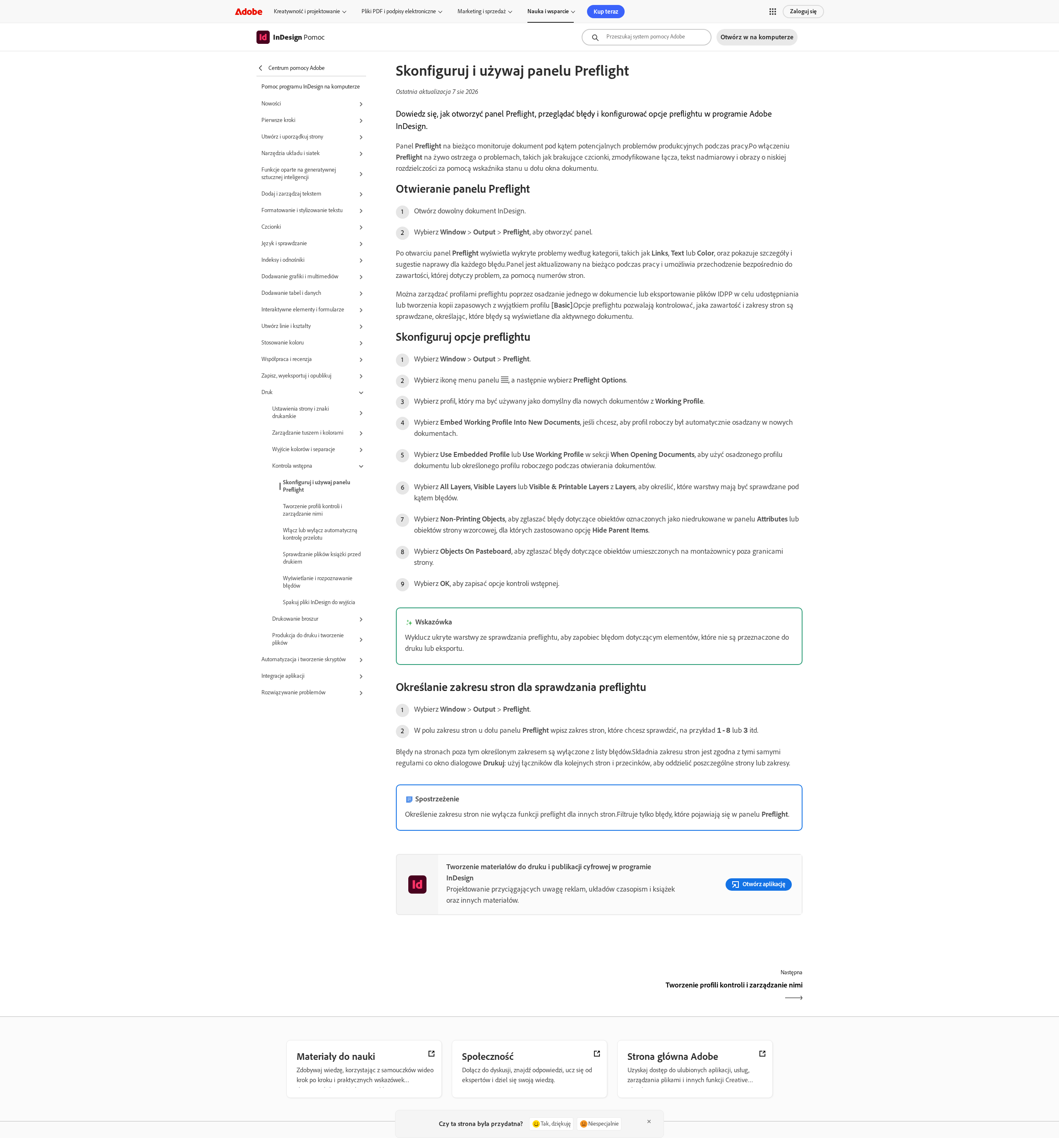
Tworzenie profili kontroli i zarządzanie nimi (312, 510)
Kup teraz (606, 11)
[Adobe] (249, 11)
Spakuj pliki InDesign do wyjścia (319, 602)
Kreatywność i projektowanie (307, 11)
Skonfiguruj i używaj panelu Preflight (316, 486)
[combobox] (647, 37)
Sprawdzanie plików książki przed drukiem (322, 558)
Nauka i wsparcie (548, 11)
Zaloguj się (803, 11)
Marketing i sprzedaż (482, 11)
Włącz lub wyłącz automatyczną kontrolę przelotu (320, 534)
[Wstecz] (496, 992)
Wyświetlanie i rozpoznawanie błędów (317, 582)
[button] (772, 11)
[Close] (649, 1121)
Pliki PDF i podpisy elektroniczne (399, 11)
